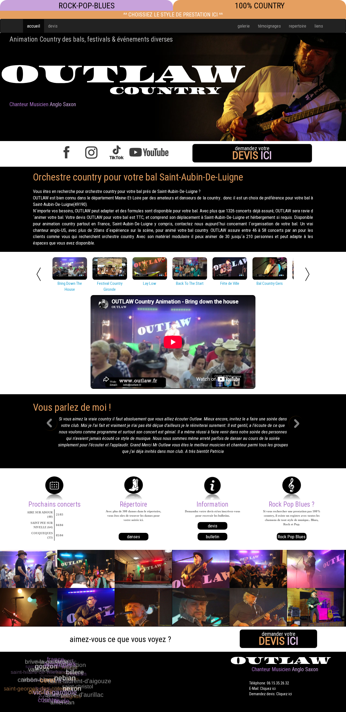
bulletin (212, 536)
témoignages (269, 26)
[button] (54, 436)
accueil (33, 26)
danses (133, 536)
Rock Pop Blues (291, 536)
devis (53, 26)
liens (318, 26)
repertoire (297, 26)
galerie (244, 26)
